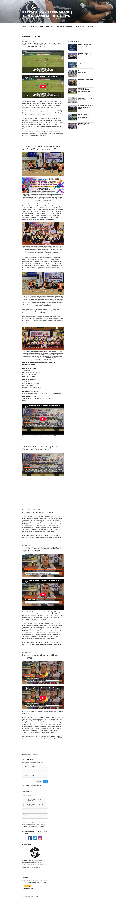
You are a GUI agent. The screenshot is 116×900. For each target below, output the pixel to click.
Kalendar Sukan (50, 26)
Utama (24, 26)
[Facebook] (30, 838)
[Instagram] (40, 838)
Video (41, 26)
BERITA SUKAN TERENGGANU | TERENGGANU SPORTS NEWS (47, 14)
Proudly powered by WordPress (30, 896)
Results (39, 781)
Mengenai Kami (80, 26)
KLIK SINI (39, 785)
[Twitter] (35, 838)
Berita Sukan (32, 26)
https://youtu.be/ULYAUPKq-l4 (44, 512)
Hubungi (90, 26)
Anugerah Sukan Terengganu (64, 26)
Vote (45, 781)
